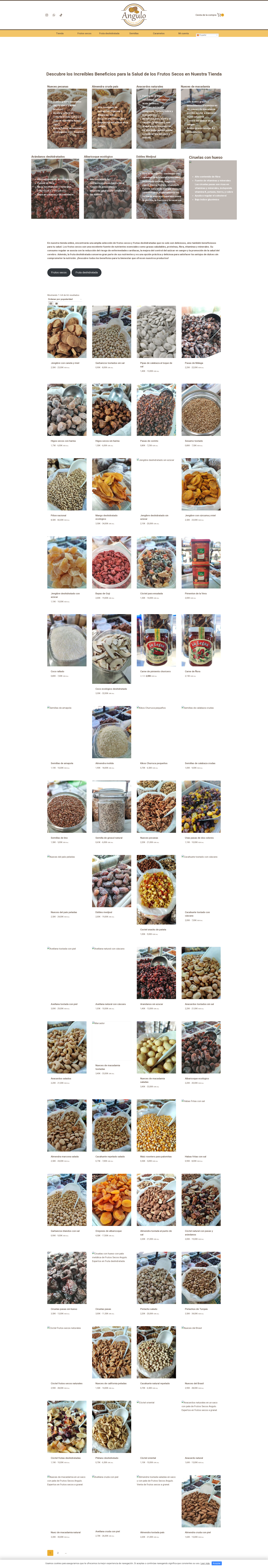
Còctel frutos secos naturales (66, 1383)
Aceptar (217, 1563)
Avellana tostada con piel (64, 1004)
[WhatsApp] (54, 15)
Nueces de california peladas (111, 1383)
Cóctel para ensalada (151, 593)
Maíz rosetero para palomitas (156, 1156)
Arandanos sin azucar (151, 1004)
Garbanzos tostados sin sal (110, 363)
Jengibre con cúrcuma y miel (200, 515)
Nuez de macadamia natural (66, 1532)
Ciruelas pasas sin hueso (64, 1309)
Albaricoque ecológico (197, 1078)
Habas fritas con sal (195, 1156)
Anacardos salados (61, 1078)
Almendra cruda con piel (198, 1532)
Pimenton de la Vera (196, 593)
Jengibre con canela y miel (65, 363)
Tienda (60, 33)
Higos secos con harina (63, 440)
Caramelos (159, 33)
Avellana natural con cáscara (110, 1004)
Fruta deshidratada (109, 33)
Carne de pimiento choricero (155, 671)
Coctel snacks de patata (153, 929)
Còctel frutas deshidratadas (66, 1458)
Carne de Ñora (192, 671)
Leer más (205, 1563)
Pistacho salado (148, 1309)
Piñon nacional (58, 515)
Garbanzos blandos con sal (65, 1231)
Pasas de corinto (149, 440)
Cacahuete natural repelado (155, 1383)
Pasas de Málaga (194, 363)
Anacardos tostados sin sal (199, 1004)
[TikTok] (61, 15)
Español (202, 35)
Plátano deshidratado (106, 1458)
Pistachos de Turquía (196, 1309)
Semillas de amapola (62, 763)
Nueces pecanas (149, 837)
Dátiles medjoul (103, 912)
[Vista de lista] (56, 304)
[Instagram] (47, 15)
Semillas (134, 33)
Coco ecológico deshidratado (111, 688)
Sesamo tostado (194, 440)
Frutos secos (84, 33)
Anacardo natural (194, 1458)
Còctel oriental (148, 1458)
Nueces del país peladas (64, 912)
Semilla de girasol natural (108, 837)
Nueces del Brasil (194, 1383)
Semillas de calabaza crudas (200, 763)
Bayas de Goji (102, 593)
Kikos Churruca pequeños (154, 763)
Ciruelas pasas (103, 1309)
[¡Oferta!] (201, 332)
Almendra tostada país (152, 1532)
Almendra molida (104, 763)
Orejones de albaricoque (108, 1231)
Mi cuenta (183, 33)
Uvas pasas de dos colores (199, 837)
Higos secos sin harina (107, 440)
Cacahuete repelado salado (110, 1156)
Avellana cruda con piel (107, 1531)
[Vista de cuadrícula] (51, 304)
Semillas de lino (59, 837)
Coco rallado (57, 671)
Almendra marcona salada (65, 1156)
